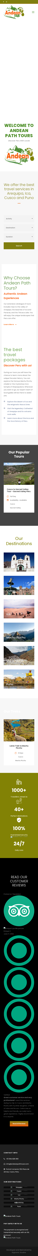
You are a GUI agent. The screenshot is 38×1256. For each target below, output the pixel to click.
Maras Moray (19, 1203)
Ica (19, 1195)
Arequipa (19, 1187)
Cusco (19, 1191)
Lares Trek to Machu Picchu (19, 747)
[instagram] (6, 2)
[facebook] (3, 2)
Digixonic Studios (19, 1252)
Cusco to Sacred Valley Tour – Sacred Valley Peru (19, 490)
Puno (19, 1206)
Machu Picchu (19, 1199)
